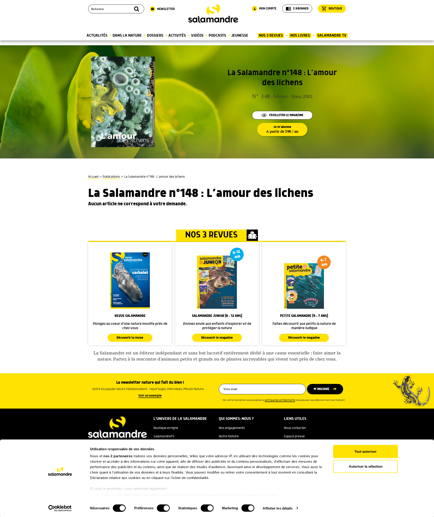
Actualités (97, 35)
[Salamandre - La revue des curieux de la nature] (213, 14)
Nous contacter (295, 428)
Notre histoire (229, 436)
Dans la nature (127, 35)
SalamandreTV (163, 436)
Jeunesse (239, 35)
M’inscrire (321, 389)
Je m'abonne (282, 129)
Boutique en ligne (165, 428)
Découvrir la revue (130, 338)
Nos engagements (232, 428)
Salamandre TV (332, 35)
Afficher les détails (277, 508)
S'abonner (297, 8)
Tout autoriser (365, 451)
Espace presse (294, 436)
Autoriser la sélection (365, 466)
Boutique (331, 8)
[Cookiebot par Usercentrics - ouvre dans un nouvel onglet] (60, 508)
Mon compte (264, 8)
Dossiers (155, 35)
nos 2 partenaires (118, 456)
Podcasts (217, 35)
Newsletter (163, 9)
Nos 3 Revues (271, 35)
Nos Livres (300, 35)
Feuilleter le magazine (286, 115)
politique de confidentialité (280, 400)
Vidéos (197, 35)
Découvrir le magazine (217, 338)
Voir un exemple (150, 395)
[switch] (163, 508)
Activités (177, 35)
